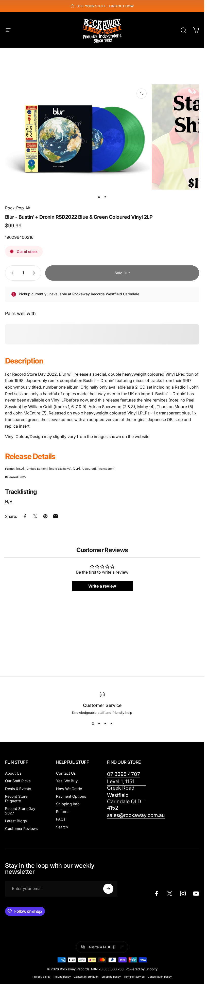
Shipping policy (111, 976)
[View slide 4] (111, 724)
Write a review (102, 586)
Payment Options (71, 796)
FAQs (60, 819)
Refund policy (62, 976)
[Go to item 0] (99, 197)
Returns (63, 811)
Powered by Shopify (142, 969)
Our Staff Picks (18, 781)
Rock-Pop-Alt (17, 207)
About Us (13, 773)
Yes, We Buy (67, 781)
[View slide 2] (99, 724)
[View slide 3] (105, 724)
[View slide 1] (93, 724)
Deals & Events (18, 789)
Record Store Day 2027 (20, 810)
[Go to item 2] (105, 197)
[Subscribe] (108, 889)
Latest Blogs (16, 821)
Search (62, 827)
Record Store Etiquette (16, 798)
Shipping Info (68, 804)
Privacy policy (41, 976)
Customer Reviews (21, 828)
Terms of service (134, 976)
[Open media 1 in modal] (141, 93)
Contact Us (66, 773)
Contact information (86, 976)
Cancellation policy (160, 976)
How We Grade (69, 789)
